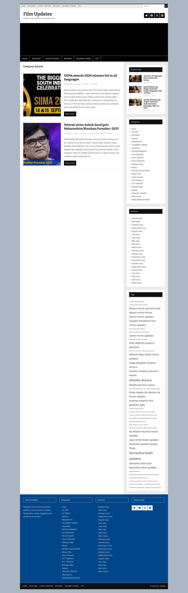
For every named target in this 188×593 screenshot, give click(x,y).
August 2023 (137, 270)
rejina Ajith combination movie (137, 421)
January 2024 (137, 254)
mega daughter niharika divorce (142, 364)
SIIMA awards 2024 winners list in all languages (90, 77)
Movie (134, 167)
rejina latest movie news (135, 428)
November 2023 (138, 260)
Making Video (137, 164)
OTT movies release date (136, 388)
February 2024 (138, 250)
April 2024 (136, 244)
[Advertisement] (94, 39)
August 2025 (137, 218)
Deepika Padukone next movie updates (142, 322)
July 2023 (136, 273)
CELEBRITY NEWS (103, 133)
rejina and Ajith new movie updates (138, 424)
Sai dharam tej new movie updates (143, 433)
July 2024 (136, 234)
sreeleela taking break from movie (138, 477)
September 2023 (139, 267)
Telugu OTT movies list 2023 (153, 487)
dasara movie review (140, 312)
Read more (70, 114)
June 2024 (136, 238)
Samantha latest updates (143, 467)
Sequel (135, 190)
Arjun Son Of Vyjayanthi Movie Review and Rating (153, 78)
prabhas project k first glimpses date (141, 402)
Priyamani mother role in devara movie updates (142, 412)
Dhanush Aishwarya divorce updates (139, 332)
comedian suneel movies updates (138, 304)
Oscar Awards (137, 177)
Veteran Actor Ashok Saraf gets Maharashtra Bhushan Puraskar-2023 (91, 126)
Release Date (137, 187)
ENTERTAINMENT (139, 151)
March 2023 (136, 283)
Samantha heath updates (141, 455)
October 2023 (137, 263)
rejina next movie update (150, 428)
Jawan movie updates (141, 335)
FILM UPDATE (138, 158)
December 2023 (138, 257)
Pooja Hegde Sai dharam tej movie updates (144, 394)
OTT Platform (137, 180)
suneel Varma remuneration (136, 487)
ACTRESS (136, 135)
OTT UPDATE (137, 183)
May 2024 (136, 241)
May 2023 (136, 276)
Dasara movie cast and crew (145, 308)
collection (136, 148)
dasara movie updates (141, 316)
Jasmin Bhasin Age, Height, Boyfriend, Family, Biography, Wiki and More (153, 90)
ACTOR (135, 132)
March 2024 (136, 247)
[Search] (166, 6)
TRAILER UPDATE (139, 193)
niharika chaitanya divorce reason (143, 373)
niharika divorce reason (142, 385)
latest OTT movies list (135, 351)
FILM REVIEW (137, 154)
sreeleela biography (134, 471)
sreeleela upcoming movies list (137, 481)
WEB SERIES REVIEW (141, 200)
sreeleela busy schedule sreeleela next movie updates (144, 474)
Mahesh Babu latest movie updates (144, 356)
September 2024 (139, 228)
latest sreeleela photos (148, 351)
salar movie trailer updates (144, 439)
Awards (94, 84)
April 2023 (136, 280)
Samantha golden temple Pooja (143, 446)
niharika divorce (140, 380)
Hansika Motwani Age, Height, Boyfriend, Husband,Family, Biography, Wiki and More (152, 104)
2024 (134, 129)
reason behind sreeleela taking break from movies (142, 418)
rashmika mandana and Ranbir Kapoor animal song (143, 415)
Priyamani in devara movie (136, 408)
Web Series (136, 196)
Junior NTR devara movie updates (138, 339)
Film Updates (37, 14)
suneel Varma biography (135, 484)
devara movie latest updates (137, 328)
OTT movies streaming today (152, 388)
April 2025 (136, 221)
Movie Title (136, 174)
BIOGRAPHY (137, 142)
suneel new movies (152, 481)
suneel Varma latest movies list (151, 484)
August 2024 (137, 231)
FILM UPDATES (138, 161)
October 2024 (137, 225)
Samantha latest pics (140, 463)
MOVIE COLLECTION (141, 171)
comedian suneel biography (136, 301)
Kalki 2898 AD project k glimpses (142, 345)
